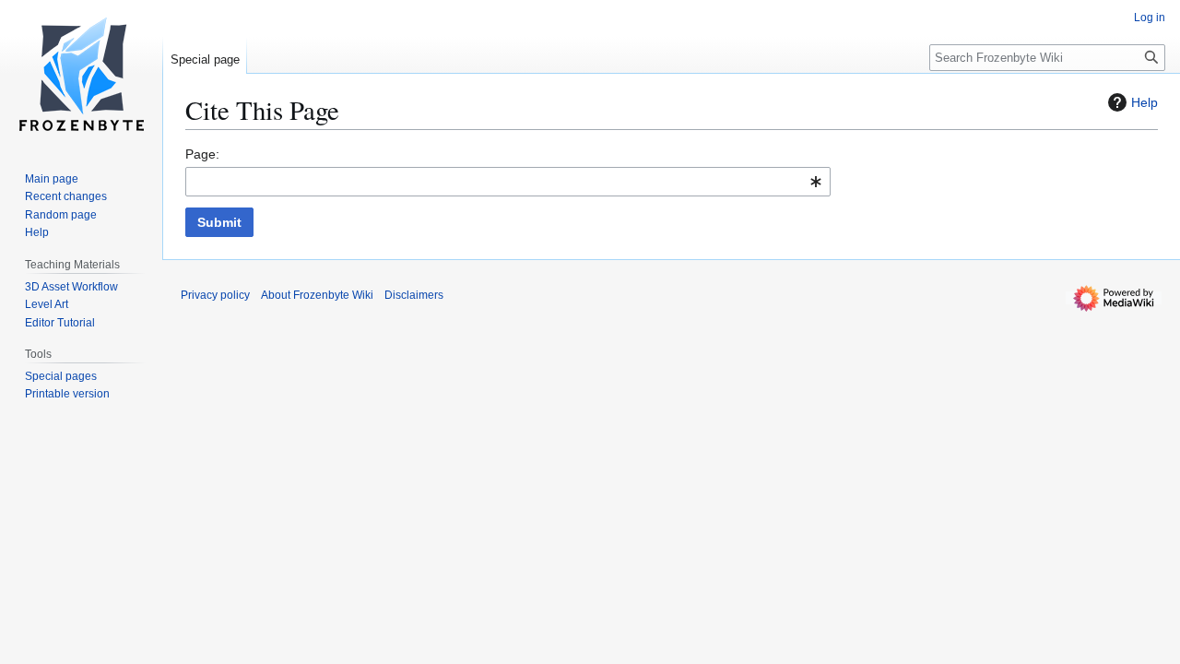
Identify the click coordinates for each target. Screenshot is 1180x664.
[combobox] (508, 181)
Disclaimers (413, 295)
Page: (202, 154)
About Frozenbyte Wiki (317, 295)
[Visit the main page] (81, 74)
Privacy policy (215, 295)
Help (1144, 102)
